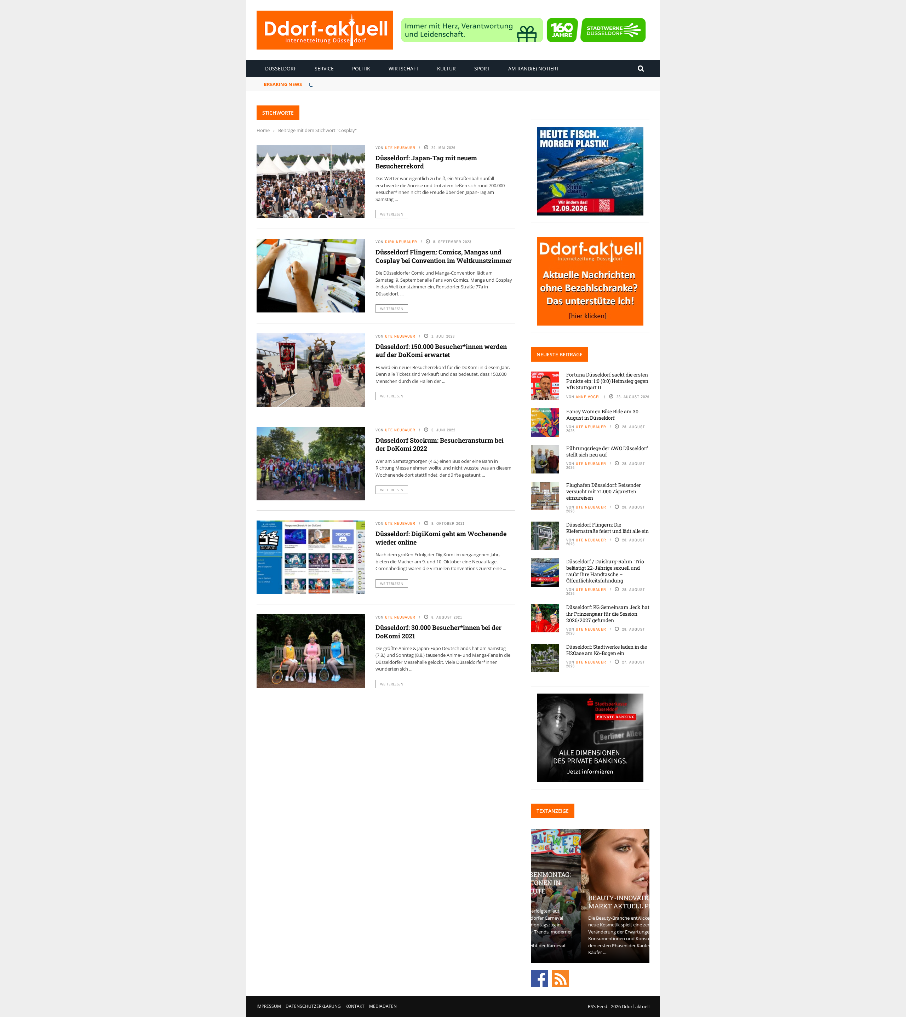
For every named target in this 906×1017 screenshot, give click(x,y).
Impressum (269, 1006)
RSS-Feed (597, 1006)
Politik (361, 68)
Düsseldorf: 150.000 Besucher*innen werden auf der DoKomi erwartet (441, 350)
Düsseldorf (280, 68)
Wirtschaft (404, 68)
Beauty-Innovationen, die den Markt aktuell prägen (590, 902)
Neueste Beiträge (560, 354)
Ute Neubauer (400, 147)
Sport (482, 68)
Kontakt (355, 1006)
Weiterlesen (391, 214)
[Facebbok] (539, 978)
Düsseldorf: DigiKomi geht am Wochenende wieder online (440, 537)
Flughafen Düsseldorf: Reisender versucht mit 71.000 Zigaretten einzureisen (603, 491)
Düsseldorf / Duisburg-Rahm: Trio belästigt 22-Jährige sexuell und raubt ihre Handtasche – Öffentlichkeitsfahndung (605, 571)
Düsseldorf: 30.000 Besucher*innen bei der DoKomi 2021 (438, 631)
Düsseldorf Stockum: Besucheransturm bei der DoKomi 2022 (439, 444)
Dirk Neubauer (401, 241)
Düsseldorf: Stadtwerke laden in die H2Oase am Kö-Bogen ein (606, 649)
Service (324, 68)
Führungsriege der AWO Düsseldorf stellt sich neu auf (607, 451)
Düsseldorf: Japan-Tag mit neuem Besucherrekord (426, 162)
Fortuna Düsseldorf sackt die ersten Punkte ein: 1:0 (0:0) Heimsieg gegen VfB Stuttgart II (607, 381)
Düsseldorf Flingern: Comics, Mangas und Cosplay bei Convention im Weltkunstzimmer (443, 256)
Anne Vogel (588, 396)
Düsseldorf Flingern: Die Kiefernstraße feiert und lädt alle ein (607, 527)
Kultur (446, 68)
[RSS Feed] (560, 978)
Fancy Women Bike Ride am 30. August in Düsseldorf (369, 84)
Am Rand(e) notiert (533, 68)
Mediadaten (383, 1006)
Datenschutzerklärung (313, 1006)
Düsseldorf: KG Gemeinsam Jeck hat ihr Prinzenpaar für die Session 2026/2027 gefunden (607, 613)
